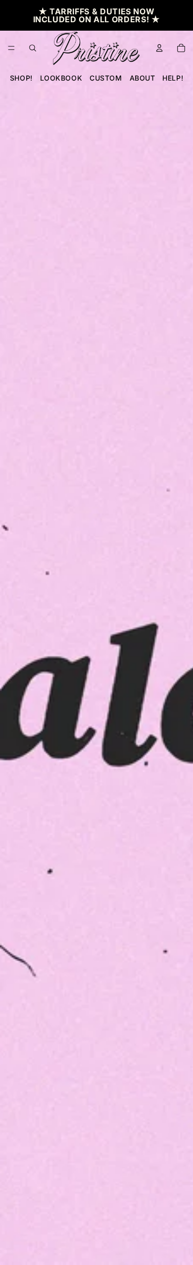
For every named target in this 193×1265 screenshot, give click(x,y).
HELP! (172, 78)
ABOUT (142, 78)
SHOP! (21, 78)
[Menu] (11, 48)
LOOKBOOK (61, 78)
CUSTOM (106, 78)
